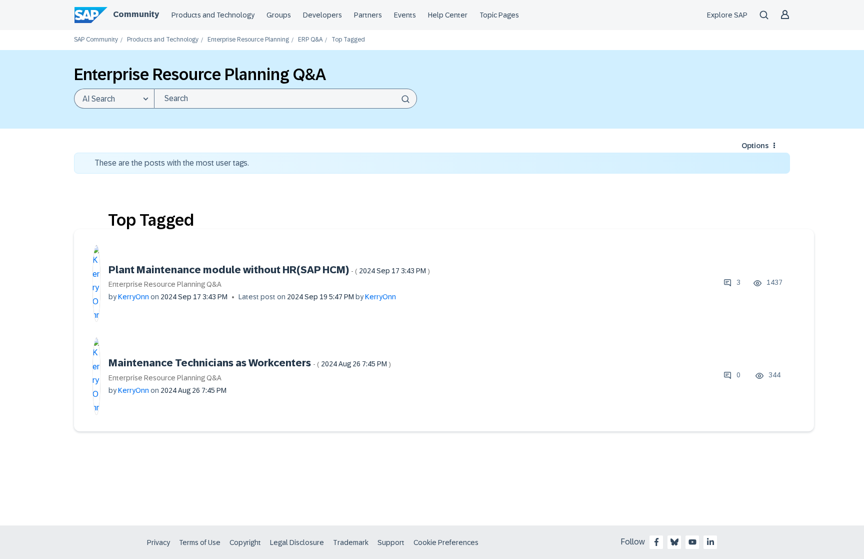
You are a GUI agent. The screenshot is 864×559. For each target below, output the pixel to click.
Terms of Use (199, 542)
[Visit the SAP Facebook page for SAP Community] (656, 542)
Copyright (245, 542)
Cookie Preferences (446, 542)
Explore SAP (727, 15)
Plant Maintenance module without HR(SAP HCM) (269, 269)
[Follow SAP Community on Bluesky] (674, 542)
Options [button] (755, 146)
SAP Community (96, 40)
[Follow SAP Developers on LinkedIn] (710, 542)
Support (391, 542)
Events (405, 15)
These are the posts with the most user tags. (171, 163)
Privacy (158, 542)
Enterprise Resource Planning (248, 40)
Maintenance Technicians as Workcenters (249, 362)
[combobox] (285, 99)
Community (136, 14)
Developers (322, 15)
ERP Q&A (310, 40)
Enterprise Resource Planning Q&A (165, 284)
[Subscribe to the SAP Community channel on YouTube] (692, 542)
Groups (278, 15)
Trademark (350, 542)
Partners (368, 15)
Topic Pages (499, 15)
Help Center (448, 15)
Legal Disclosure (297, 542)
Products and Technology (213, 15)
